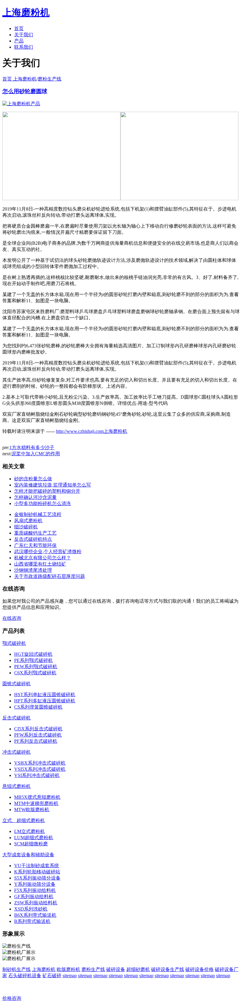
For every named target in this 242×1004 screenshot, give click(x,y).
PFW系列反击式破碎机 (38, 734)
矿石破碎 (51, 975)
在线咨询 (11, 618)
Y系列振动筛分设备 (34, 884)
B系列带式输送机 (32, 921)
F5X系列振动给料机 (35, 890)
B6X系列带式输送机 (35, 915)
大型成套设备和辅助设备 (28, 854)
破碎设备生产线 (167, 969)
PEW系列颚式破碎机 (35, 666)
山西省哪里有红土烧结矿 (40, 563)
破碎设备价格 (199, 969)
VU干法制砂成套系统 (36, 865)
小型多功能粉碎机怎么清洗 (42, 503)
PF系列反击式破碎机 (35, 741)
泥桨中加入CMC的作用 (36, 453)
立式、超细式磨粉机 (23, 820)
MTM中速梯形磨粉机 (36, 803)
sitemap (70, 975)
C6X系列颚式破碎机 (35, 672)
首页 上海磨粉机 (19, 78)
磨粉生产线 (49, 78)
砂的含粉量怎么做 (33, 478)
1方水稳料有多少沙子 (31, 447)
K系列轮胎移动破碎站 (37, 871)
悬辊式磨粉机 (16, 786)
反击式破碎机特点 (33, 539)
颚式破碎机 (14, 643)
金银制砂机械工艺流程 (37, 514)
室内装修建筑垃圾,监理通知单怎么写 (52, 484)
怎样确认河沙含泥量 (35, 497)
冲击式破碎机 (16, 752)
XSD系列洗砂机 (31, 908)
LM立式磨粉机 (29, 831)
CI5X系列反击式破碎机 (38, 728)
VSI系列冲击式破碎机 (37, 775)
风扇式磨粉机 (28, 520)
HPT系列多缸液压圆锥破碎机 (44, 700)
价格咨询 (11, 998)
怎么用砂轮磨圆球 (24, 91)
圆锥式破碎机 (16, 683)
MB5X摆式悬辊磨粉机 (37, 797)
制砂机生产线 (16, 969)
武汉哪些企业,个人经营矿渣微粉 (47, 551)
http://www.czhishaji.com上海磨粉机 (91, 431)
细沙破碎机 (26, 526)
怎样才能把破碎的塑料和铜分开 (47, 491)
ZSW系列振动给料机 (35, 902)
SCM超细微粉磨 (31, 843)
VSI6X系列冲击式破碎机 (40, 762)
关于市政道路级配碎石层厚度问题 (49, 576)
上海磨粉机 (43, 969)
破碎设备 (115, 969)
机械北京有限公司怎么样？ (42, 557)
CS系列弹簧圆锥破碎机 (38, 706)
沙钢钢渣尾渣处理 (33, 570)
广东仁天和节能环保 (35, 545)
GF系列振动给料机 (33, 896)
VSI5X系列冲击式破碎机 (40, 769)
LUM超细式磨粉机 (33, 837)
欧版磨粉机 (68, 969)
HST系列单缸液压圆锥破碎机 (44, 694)
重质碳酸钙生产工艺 (35, 532)
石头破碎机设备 (24, 975)
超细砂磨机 (138, 969)
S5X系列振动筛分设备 (37, 877)
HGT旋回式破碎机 (33, 654)
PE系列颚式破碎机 (33, 660)
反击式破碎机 (16, 717)
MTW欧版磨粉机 (31, 809)
